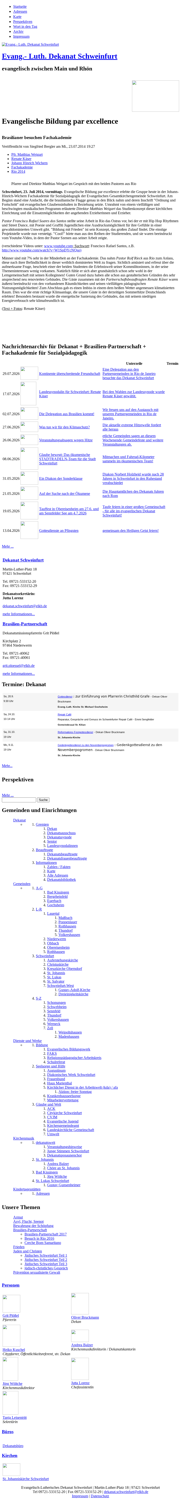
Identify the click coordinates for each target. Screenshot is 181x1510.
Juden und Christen (27, 1251)
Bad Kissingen (58, 892)
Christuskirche (58, 964)
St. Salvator (55, 981)
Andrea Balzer (58, 1164)
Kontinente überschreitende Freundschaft (69, 374)
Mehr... (7, 766)
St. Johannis (56, 973)
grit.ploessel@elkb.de (19, 666)
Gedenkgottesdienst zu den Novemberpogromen (86, 745)
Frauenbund (56, 1079)
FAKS (52, 1053)
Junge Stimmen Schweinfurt (68, 1151)
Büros (7, 1431)
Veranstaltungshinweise (64, 1147)
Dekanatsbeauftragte (62, 854)
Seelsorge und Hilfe (50, 1066)
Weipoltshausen (70, 1032)
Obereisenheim (58, 947)
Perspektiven (22, 22)
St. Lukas (54, 977)
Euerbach (54, 901)
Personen (11, 1285)
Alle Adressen (57, 875)
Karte (17, 17)
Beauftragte (44, 850)
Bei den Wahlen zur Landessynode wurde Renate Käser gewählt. (134, 394)
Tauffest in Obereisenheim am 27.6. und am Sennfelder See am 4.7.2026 (69, 511)
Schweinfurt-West (60, 986)
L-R (39, 909)
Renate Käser (21, 159)
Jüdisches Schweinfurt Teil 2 (46, 1260)
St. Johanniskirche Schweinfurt (26, 1479)
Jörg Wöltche (57, 1176)
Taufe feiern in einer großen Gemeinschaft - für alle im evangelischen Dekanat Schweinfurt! (134, 511)
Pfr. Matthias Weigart (27, 154)
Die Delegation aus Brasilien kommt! (66, 414)
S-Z (38, 998)
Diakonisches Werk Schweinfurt (71, 1075)
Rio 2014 (18, 171)
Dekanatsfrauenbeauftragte (67, 858)
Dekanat (19, 820)
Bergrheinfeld (57, 897)
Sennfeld (53, 1011)
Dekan (52, 829)
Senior (52, 841)
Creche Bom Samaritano (43, 1243)
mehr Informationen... (19, 614)
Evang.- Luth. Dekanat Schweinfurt (59, 56)
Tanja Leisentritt (15, 1418)
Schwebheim (56, 1007)
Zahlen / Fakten (58, 867)
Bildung (42, 1045)
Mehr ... (8, 546)
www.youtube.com (58, 246)
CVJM (52, 1117)
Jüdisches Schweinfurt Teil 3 (46, 1264)
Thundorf (65, 930)
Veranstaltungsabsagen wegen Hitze (66, 440)
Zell (50, 1028)
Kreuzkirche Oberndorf (64, 969)
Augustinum (56, 1070)
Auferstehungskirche (62, 960)
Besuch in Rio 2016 (39, 1238)
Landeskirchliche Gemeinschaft (70, 1130)
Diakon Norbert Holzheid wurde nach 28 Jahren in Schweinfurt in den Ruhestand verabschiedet (133, 478)
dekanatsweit (45, 1143)
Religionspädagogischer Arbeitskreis (74, 1058)
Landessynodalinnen (62, 846)
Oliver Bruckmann (85, 1317)
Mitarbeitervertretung (62, 1100)
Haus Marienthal (59, 1083)
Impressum (21, 36)
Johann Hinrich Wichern (29, 163)
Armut (18, 1217)
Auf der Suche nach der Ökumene (64, 494)
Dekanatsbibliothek (61, 880)
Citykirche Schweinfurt (64, 1113)
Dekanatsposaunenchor (64, 1155)
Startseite (20, 6)
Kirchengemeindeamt (63, 1126)
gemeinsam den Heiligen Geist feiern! (131, 531)
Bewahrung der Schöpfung (33, 1226)
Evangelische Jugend (62, 1121)
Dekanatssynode (59, 837)
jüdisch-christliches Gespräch (46, 1268)
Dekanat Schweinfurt (23, 560)
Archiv (18, 31)
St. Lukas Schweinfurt (52, 1181)
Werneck (53, 1024)
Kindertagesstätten (27, 1189)
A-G (39, 888)
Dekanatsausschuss (61, 833)
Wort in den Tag (25, 27)
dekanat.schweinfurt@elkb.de (25, 606)
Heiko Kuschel (14, 1350)
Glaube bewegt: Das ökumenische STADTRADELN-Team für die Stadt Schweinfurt (67, 459)
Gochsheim (55, 905)
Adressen (20, 11)
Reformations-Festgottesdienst (75, 732)
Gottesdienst (65, 696)
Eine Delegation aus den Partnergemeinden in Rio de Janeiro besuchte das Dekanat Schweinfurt (129, 373)
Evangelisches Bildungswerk (68, 1049)
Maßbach (65, 918)
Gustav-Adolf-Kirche (74, 990)
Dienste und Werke (27, 1041)
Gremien (42, 824)
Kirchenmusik (23, 1138)
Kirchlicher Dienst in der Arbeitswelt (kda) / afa (82, 1087)
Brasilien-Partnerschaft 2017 (46, 1234)
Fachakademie (22, 167)
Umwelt (53, 1134)
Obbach (53, 943)
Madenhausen (68, 1036)
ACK (51, 1109)
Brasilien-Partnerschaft (25, 623)
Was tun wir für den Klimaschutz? (64, 427)
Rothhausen (67, 926)
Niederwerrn (56, 939)
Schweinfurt (45, 956)
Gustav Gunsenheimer (63, 1185)
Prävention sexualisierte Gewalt (36, 1272)
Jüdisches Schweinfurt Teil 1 (46, 1255)
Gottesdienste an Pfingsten (58, 531)
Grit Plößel (11, 1315)
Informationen (46, 863)
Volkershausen (69, 935)
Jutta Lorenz (80, 1383)
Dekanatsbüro (13, 1446)
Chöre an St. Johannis (63, 1168)
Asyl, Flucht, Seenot (28, 1221)
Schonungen (56, 1003)
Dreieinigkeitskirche (73, 994)
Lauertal (53, 913)
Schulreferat (56, 1062)
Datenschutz (100, 1496)
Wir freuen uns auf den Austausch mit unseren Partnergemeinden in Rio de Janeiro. (130, 414)
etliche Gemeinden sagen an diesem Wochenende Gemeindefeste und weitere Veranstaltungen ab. (133, 440)
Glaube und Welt (48, 1104)
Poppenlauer (67, 922)
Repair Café (64, 714)
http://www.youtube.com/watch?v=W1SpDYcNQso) (41, 250)
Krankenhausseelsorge (64, 1096)
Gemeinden (21, 884)
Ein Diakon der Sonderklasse (60, 478)
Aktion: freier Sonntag (75, 1092)
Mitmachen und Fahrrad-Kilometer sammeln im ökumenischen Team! (128, 459)
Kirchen (9, 1455)
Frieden (19, 1247)
